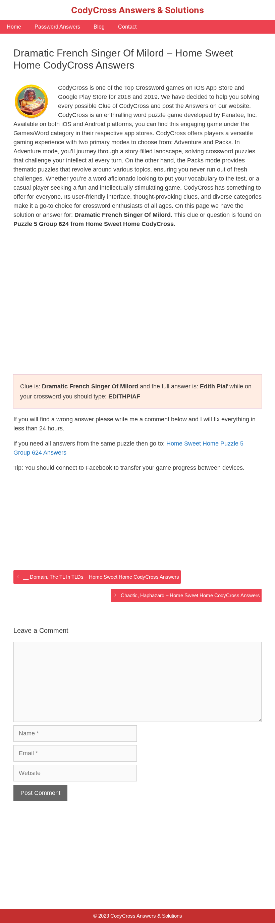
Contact (127, 27)
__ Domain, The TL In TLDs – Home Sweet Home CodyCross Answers (101, 577)
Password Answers (57, 27)
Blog (99, 27)
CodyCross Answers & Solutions (137, 10)
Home (14, 27)
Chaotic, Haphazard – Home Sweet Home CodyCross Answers (190, 595)
